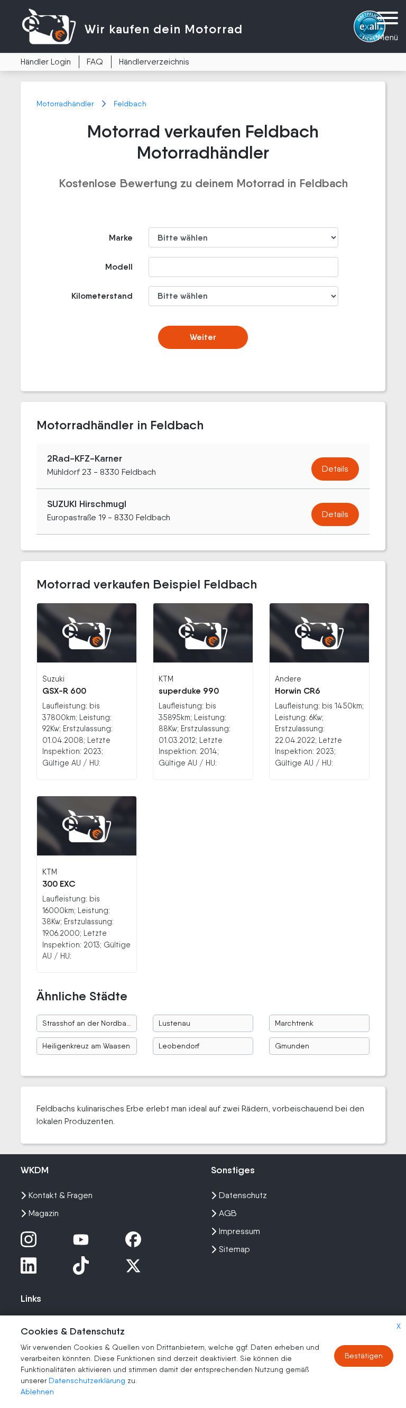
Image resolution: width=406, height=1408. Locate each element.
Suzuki (53, 678)
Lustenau (174, 1023)
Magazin (44, 1213)
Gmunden (292, 1046)
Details (335, 469)
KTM (166, 678)
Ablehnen (37, 1391)
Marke (121, 238)
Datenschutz (243, 1195)
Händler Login (46, 62)
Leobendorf (179, 1046)
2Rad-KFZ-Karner (84, 458)
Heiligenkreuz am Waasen (86, 1046)
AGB (228, 1213)
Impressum (239, 1231)
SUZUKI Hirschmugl (86, 504)
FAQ (95, 62)
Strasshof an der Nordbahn (88, 1023)
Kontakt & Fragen (61, 1195)
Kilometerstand (102, 296)
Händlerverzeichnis (154, 62)
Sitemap (234, 1249)
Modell (119, 267)
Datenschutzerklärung (88, 1380)
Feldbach (130, 103)
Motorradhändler (66, 103)
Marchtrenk (294, 1023)
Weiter (203, 337)
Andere (288, 678)
